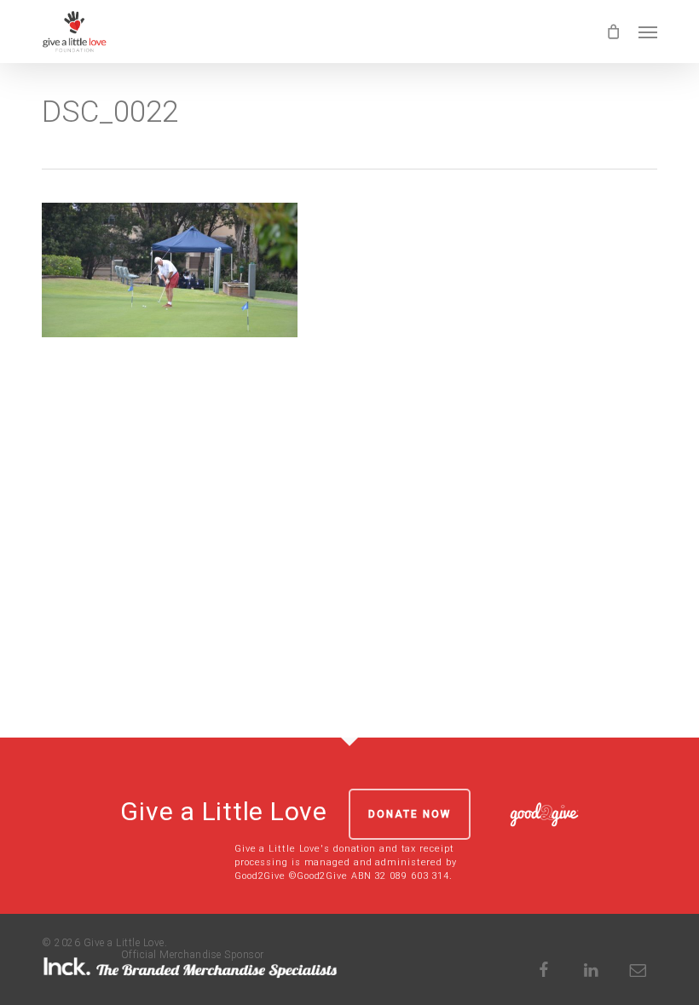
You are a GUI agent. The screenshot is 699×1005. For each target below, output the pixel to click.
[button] (647, 31)
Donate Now (409, 814)
